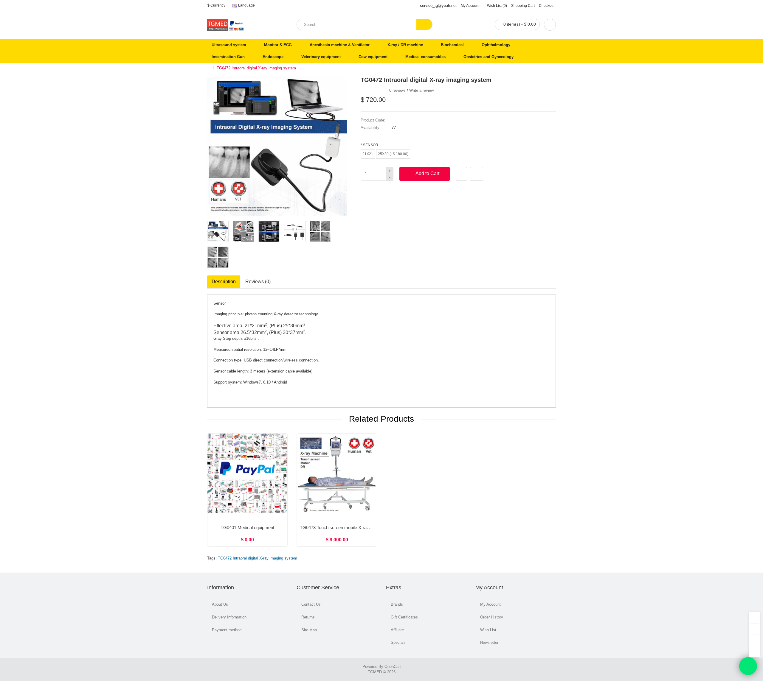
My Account (490, 604)
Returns (308, 617)
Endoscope (273, 56)
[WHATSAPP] (748, 666)
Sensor (370, 145)
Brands (397, 604)
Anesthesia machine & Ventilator (340, 45)
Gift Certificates (404, 617)
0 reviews (397, 90)
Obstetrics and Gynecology (488, 56)
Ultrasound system (229, 45)
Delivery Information (229, 617)
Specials (398, 642)
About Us (220, 604)
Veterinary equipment (321, 56)
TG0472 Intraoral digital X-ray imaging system (256, 68)
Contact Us (311, 604)
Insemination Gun (228, 56)
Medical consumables (425, 56)
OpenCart (392, 666)
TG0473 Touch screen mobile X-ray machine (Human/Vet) (356, 527)
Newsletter (489, 642)
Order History (491, 617)
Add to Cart (427, 173)
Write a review (421, 90)
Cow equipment (373, 56)
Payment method (226, 630)
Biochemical (452, 45)
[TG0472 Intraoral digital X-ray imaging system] (218, 231)
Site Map (309, 630)
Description (224, 281)
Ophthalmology (496, 45)
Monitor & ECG (278, 45)
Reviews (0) (258, 281)
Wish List (488, 630)
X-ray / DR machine (405, 45)
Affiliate (397, 630)
